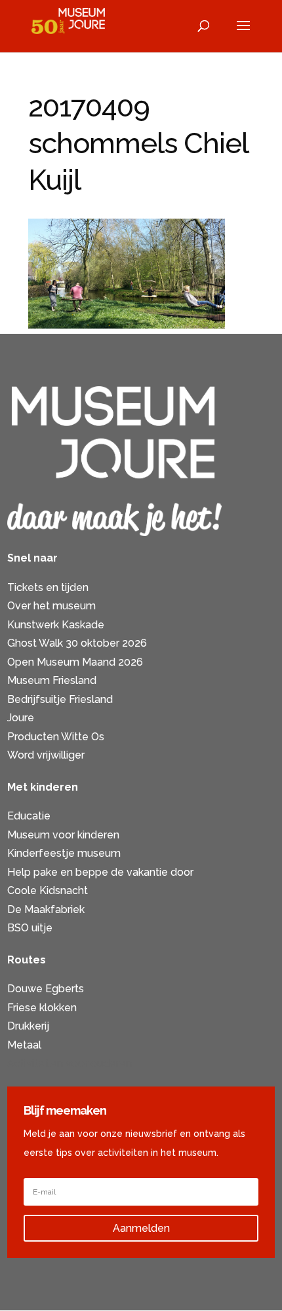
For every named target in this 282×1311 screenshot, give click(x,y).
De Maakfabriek (46, 909)
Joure (20, 717)
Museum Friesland (51, 680)
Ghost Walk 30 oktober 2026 (77, 643)
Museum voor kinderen (63, 835)
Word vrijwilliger (46, 755)
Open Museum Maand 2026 (75, 662)
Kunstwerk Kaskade (55, 625)
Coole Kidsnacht (47, 890)
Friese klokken (42, 1007)
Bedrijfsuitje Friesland (60, 699)
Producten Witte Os (55, 736)
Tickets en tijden (48, 587)
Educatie (28, 816)
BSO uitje (29, 928)
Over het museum (51, 606)
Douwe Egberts (45, 988)
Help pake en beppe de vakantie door (100, 872)
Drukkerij (28, 1026)
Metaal (24, 1045)
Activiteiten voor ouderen (69, 1063)
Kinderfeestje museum (64, 853)
